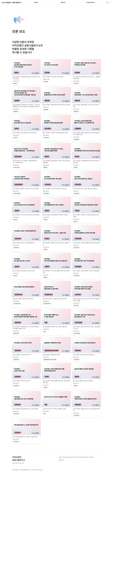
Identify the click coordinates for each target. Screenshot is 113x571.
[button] (107, 2)
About (36, 2)
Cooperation (90, 2)
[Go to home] (12, 2)
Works (63, 2)
